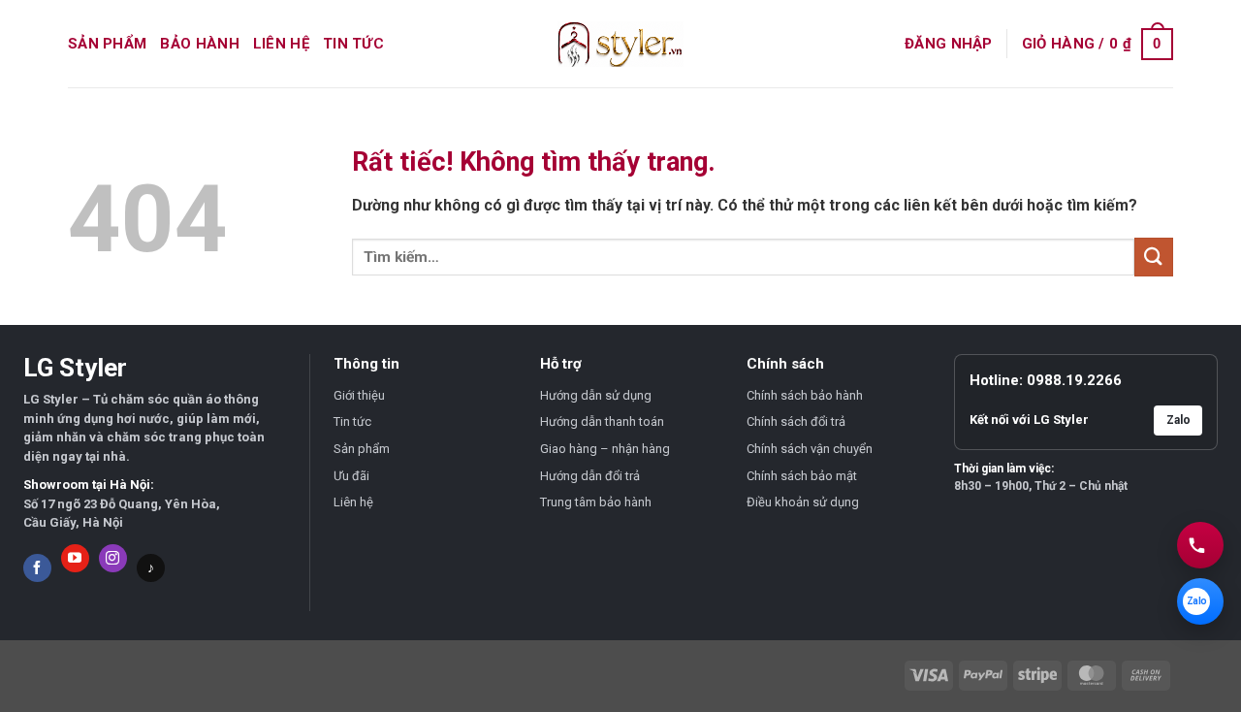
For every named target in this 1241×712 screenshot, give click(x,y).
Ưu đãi (351, 476)
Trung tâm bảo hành (596, 502)
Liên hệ (281, 43)
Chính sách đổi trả (796, 421)
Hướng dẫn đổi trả (590, 476)
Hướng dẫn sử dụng (596, 395)
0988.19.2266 (1074, 380)
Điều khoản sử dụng (803, 502)
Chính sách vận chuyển (810, 448)
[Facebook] (37, 568)
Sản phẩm (107, 43)
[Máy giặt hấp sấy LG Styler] (620, 44)
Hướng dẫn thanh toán (602, 421)
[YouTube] (75, 558)
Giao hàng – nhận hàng (605, 448)
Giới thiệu (359, 395)
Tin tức (353, 43)
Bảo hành (199, 43)
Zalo (1178, 420)
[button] (949, 43)
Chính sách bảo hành (805, 395)
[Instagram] (113, 558)
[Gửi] (1153, 256)
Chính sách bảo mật (802, 476)
